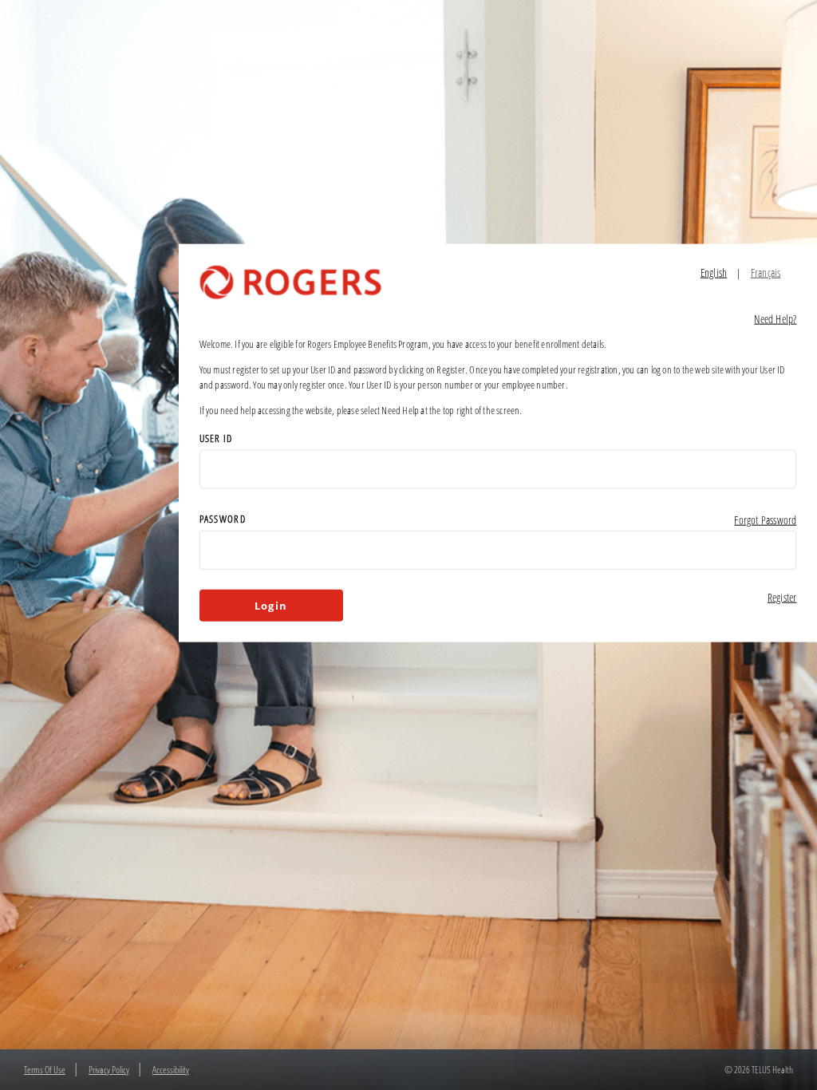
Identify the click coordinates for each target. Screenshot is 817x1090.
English (714, 272)
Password (222, 518)
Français (766, 272)
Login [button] (271, 605)
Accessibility (170, 1069)
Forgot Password (765, 519)
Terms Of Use (44, 1069)
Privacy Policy (109, 1069)
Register (782, 597)
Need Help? (775, 318)
